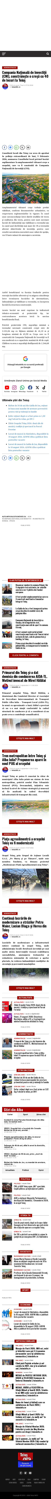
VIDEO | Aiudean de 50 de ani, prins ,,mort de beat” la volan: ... (23, 1155)
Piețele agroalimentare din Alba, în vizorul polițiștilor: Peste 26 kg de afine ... (22, 1138)
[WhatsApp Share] (16, 147)
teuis (12, 521)
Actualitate (10, 1170)
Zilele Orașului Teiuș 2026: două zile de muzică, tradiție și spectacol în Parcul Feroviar (25, 426)
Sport (25, 1115)
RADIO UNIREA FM (39, 1482)
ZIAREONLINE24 (26, 1486)
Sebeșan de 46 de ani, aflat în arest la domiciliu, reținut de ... (24, 1146)
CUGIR (44, 1479)
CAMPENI (36, 1479)
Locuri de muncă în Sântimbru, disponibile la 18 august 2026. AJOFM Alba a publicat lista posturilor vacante (28, 436)
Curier (10, 1115)
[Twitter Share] (22, 147)
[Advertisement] (25, 25)
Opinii (41, 1170)
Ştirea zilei (41, 1115)
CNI (30, 516)
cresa (5, 521)
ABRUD (7, 1479)
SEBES (22, 1482)
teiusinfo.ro (16, 87)
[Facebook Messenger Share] (10, 147)
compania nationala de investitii (17, 519)
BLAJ (29, 1479)
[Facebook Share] (4, 147)
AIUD (14, 1479)
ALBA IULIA (21, 1479)
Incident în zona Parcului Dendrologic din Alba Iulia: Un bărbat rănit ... (24, 1121)
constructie (39, 519)
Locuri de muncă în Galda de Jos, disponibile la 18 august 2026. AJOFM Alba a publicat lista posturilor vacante (28, 447)
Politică (25, 1170)
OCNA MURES (13, 1482)
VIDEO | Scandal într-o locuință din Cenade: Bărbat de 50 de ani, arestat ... (22, 1129)
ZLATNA (29, 1482)
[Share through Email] (28, 147)
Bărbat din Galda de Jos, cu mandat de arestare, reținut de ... (25, 1163)
